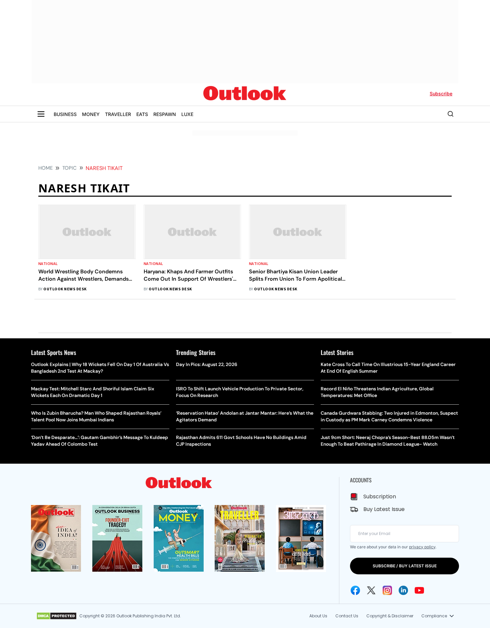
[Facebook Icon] (355, 590)
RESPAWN (164, 114)
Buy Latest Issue (384, 509)
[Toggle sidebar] (41, 114)
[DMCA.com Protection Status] (56, 616)
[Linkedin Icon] (403, 590)
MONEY (91, 114)
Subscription (379, 496)
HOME (45, 168)
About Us (318, 616)
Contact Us (346, 616)
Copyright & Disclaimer (389, 616)
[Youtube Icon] (419, 590)
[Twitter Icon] (371, 590)
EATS (142, 114)
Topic (69, 168)
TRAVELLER (118, 114)
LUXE (187, 114)
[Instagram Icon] (387, 590)
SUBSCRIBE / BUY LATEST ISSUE (405, 565)
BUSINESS (65, 114)
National (48, 264)
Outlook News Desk (64, 289)
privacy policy (422, 546)
